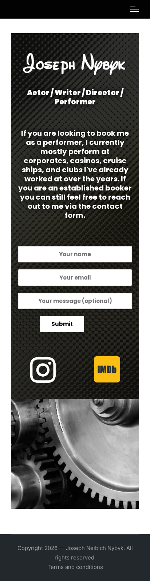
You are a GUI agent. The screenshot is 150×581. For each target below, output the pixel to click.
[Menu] (134, 9)
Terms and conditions (75, 566)
